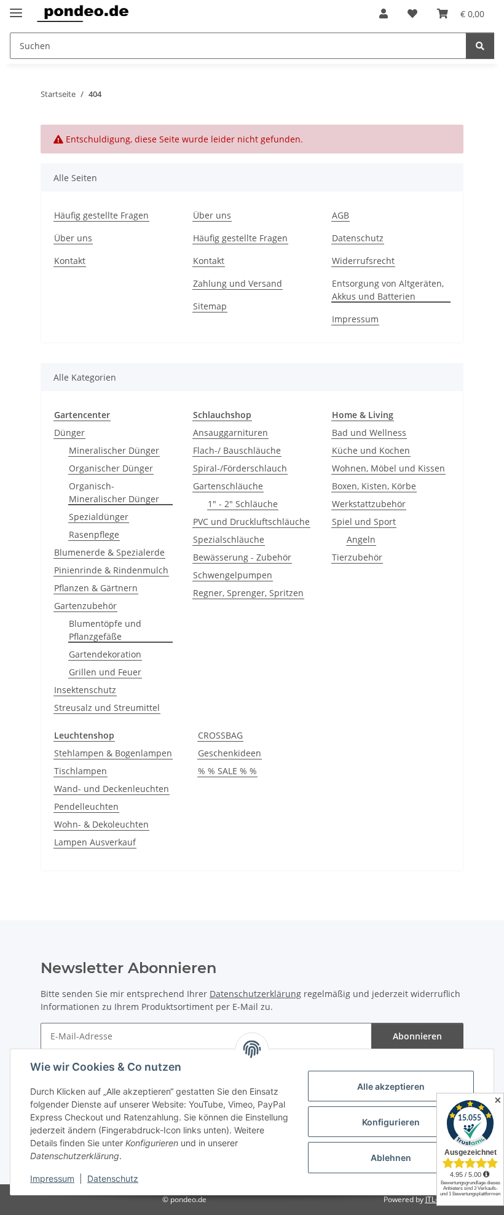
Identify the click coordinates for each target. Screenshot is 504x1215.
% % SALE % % (227, 771)
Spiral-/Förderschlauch (240, 468)
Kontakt (69, 260)
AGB (340, 215)
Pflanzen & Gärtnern (96, 588)
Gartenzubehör (85, 605)
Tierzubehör (357, 557)
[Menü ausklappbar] (16, 7)
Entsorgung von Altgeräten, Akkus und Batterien (388, 290)
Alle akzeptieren (391, 1086)
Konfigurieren (391, 1122)
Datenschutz (112, 1178)
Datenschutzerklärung (255, 994)
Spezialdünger (98, 516)
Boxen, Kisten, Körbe (374, 486)
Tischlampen (80, 771)
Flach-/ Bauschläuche (237, 450)
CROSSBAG (220, 735)
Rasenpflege (94, 534)
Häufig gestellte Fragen (101, 215)
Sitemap (210, 306)
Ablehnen (391, 1157)
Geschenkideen (229, 753)
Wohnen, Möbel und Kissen (388, 468)
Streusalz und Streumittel (107, 707)
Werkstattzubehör (369, 504)
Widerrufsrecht (363, 260)
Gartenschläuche (228, 486)
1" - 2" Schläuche (243, 504)
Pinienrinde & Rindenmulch (111, 570)
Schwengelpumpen (232, 575)
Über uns (73, 238)
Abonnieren (417, 1036)
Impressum (52, 1178)
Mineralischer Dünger (114, 450)
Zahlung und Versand (237, 283)
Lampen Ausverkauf (95, 842)
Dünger (69, 432)
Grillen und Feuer (105, 672)
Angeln (361, 539)
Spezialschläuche (228, 539)
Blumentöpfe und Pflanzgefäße (105, 630)
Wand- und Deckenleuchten (111, 788)
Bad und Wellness (369, 432)
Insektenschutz (85, 690)
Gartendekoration (105, 654)
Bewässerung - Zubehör (242, 557)
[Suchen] (480, 46)
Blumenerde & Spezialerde (109, 552)
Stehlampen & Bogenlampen (113, 753)
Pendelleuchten (86, 806)
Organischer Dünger (111, 468)
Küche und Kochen (371, 450)
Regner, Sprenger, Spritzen (248, 593)
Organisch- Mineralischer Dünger (114, 492)
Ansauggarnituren (230, 432)
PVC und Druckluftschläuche (251, 521)
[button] (383, 13)
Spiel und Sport (364, 521)
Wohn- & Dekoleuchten (101, 824)
